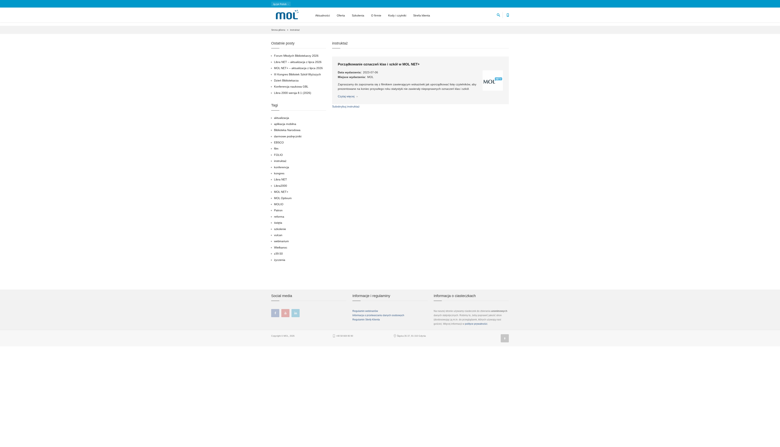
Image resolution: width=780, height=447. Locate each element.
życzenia (279, 259)
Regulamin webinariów (365, 311)
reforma (279, 216)
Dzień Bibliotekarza (286, 80)
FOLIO (278, 154)
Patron (278, 210)
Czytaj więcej (346, 96)
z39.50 (278, 253)
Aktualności (322, 15)
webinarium (281, 241)
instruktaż (280, 161)
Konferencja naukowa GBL (291, 86)
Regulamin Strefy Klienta (366, 319)
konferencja (281, 167)
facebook (275, 313)
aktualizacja (281, 117)
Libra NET (280, 179)
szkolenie (280, 229)
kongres (279, 173)
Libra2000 (280, 185)
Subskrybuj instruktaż (346, 106)
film (276, 148)
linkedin (295, 313)
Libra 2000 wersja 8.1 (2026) (292, 92)
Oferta (341, 15)
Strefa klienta (421, 15)
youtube (285, 313)
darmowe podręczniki (287, 136)
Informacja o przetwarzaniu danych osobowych (378, 315)
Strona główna (278, 30)
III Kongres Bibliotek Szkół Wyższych (297, 74)
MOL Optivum (283, 198)
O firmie (376, 15)
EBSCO (279, 142)
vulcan (278, 235)
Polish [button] (280, 4)
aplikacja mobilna (285, 124)
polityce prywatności (476, 323)
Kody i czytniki (397, 15)
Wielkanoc (280, 247)
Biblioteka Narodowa (287, 130)
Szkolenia (358, 15)
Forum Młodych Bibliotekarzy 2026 (296, 55)
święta (278, 222)
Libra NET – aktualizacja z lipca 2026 (298, 62)
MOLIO (278, 204)
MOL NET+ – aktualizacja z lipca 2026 (298, 68)
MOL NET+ (281, 191)
